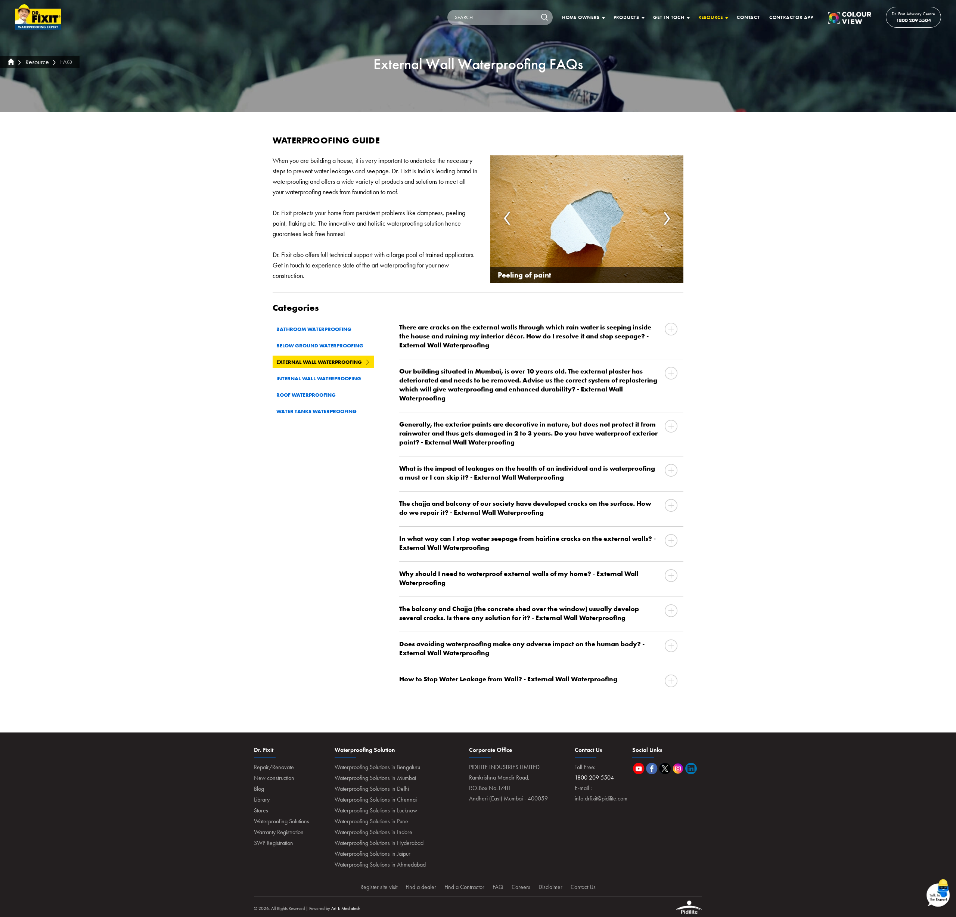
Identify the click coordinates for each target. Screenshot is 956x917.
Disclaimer (550, 887)
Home (38, 17)
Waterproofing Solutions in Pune (371, 821)
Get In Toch (669, 17)
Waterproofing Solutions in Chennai (376, 799)
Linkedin (691, 768)
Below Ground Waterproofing (319, 345)
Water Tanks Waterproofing (316, 411)
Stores (261, 810)
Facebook (652, 768)
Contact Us (583, 887)
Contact (748, 17)
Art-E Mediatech (345, 908)
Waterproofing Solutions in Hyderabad (379, 843)
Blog (259, 789)
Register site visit (378, 887)
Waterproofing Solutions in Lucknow (376, 810)
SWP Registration (273, 843)
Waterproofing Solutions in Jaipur (372, 854)
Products (626, 17)
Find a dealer (421, 887)
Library (262, 799)
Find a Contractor (464, 887)
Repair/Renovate (274, 767)
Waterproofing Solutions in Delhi (372, 789)
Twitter (665, 768)
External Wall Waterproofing (319, 362)
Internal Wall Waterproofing (318, 378)
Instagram (678, 768)
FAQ (66, 62)
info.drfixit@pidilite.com (601, 798)
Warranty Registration (279, 832)
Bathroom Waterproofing (313, 329)
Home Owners (581, 17)
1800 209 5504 (913, 20)
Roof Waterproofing (306, 394)
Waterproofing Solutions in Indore (373, 832)
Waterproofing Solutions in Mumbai (375, 778)
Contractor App (791, 17)
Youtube (639, 768)
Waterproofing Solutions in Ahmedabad (380, 864)
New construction (274, 778)
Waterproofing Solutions (281, 821)
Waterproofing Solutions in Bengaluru (377, 767)
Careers (521, 887)
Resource (710, 17)
